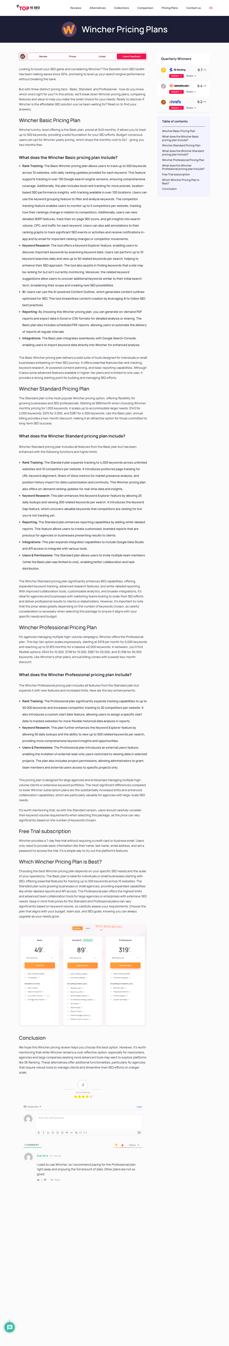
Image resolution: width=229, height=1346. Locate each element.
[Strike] (52, 1133)
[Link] (76, 1133)
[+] (85, 1132)
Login (139, 1106)
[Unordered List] (62, 1133)
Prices (72, 56)
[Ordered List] (57, 1133)
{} (80, 1132)
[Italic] (43, 1133)
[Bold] (38, 1133)
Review (43, 56)
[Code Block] (71, 1133)
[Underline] (48, 1133)
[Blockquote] (67, 1133)
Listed (102, 56)
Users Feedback (131, 56)
